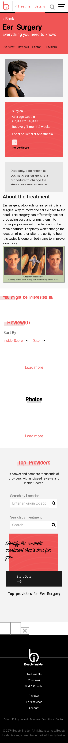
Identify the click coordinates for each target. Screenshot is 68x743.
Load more (34, 367)
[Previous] (5, 628)
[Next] (15, 628)
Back (9, 19)
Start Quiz (24, 576)
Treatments (34, 674)
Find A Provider (34, 686)
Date (36, 340)
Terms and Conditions (42, 719)
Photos (36, 46)
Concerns (34, 680)
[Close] (25, 631)
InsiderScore (13, 340)
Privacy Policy (11, 719)
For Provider (34, 701)
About (24, 719)
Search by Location (25, 496)
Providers (51, 46)
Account (34, 708)
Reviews (23, 46)
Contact (60, 719)
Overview (8, 46)
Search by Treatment (26, 517)
